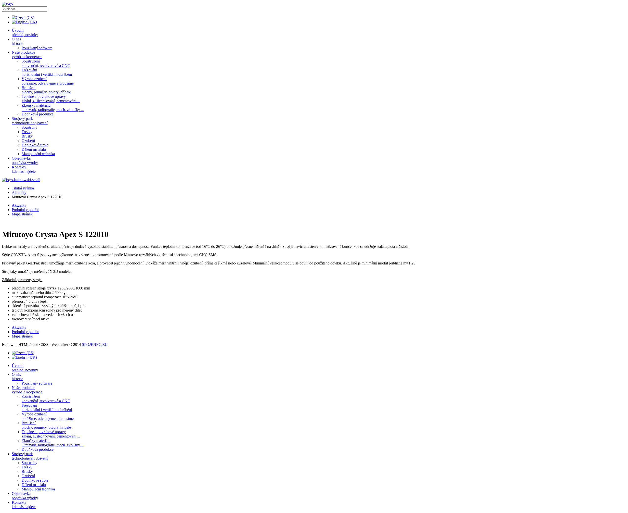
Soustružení (46, 63)
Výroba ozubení (48, 81)
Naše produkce (27, 54)
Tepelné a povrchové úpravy (51, 98)
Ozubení (28, 140)
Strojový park (30, 120)
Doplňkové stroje (35, 145)
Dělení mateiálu (34, 149)
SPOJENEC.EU (95, 344)
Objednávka (25, 160)
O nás (17, 41)
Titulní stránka (23, 188)
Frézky (27, 132)
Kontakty (24, 169)
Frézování (47, 72)
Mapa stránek (22, 214)
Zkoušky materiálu (53, 107)
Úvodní (25, 32)
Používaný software (37, 48)
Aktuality (19, 192)
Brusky (27, 136)
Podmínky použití (25, 210)
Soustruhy (29, 127)
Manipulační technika (38, 154)
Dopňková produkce (37, 114)
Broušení (46, 90)
